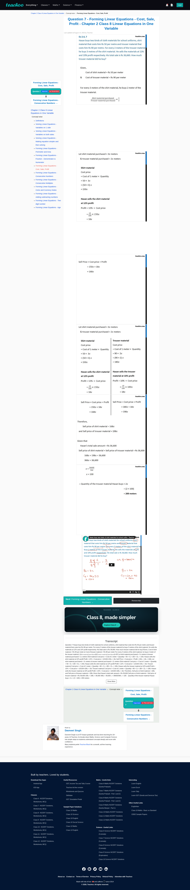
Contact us (70, 876)
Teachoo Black (85, 744)
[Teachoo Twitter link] (95, 869)
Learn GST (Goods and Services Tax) (144, 795)
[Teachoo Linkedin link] (106, 869)
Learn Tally (135, 791)
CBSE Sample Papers (139, 814)
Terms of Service (82, 876)
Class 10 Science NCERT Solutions (111, 859)
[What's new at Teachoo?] (167, 5)
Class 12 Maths (71, 826)
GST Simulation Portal (74, 799)
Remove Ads (136, 601)
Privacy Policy (95, 876)
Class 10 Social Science (74, 822)
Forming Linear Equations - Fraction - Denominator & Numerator (46, 158)
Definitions (40, 121)
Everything (31, 5)
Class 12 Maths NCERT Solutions (111, 820)
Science (66, 5)
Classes (44, 5)
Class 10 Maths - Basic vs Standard (143, 810)
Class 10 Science (72, 814)
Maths (55, 5)
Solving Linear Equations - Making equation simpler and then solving (47, 141)
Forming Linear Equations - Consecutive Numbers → (46, 101)
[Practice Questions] (171, 5)
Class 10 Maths (71, 810)
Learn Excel (135, 787)
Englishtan (135, 806)
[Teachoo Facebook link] (84, 869)
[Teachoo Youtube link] (101, 869)
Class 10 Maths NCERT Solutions (111, 812)
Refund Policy (108, 876)
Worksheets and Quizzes (75, 791)
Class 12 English (72, 830)
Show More (111, 681)
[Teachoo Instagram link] (90, 869)
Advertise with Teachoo (123, 876)
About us (61, 876)
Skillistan (69, 795)
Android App (37, 783)
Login (180, 5)
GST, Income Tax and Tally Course (78, 783)
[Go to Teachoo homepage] (15, 5)
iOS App (36, 787)
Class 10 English (72, 818)
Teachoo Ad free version (74, 787)
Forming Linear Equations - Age (48, 207)
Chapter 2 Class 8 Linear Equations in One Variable (47, 13)
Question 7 (46, 91)
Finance (78, 5)
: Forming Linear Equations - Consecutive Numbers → (88, 600)
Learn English (136, 783)
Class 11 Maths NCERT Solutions (111, 816)
